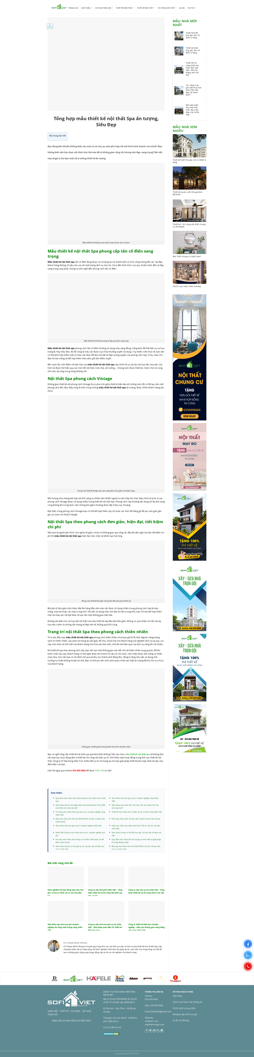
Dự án (182, 8)
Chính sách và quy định (184, 1008)
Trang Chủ (73, 8)
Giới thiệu (177, 995)
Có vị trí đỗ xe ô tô (112, 1027)
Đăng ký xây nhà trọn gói (185, 1014)
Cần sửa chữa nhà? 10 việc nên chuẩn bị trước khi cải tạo (136, 819)
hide (69, 136)
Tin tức (191, 8)
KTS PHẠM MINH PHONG (75, 943)
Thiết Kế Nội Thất (145, 8)
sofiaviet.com (151, 1021)
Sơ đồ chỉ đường (181, 1020)
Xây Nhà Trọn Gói (103, 8)
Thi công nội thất (166, 8)
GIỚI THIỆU (85, 8)
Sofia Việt (99, 770)
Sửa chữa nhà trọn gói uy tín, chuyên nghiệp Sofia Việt (78, 826)
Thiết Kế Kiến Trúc (124, 8)
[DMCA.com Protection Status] (111, 1033)
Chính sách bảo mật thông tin (187, 1002)
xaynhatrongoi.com (154, 1024)
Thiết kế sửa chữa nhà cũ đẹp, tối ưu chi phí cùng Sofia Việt (137, 812)
